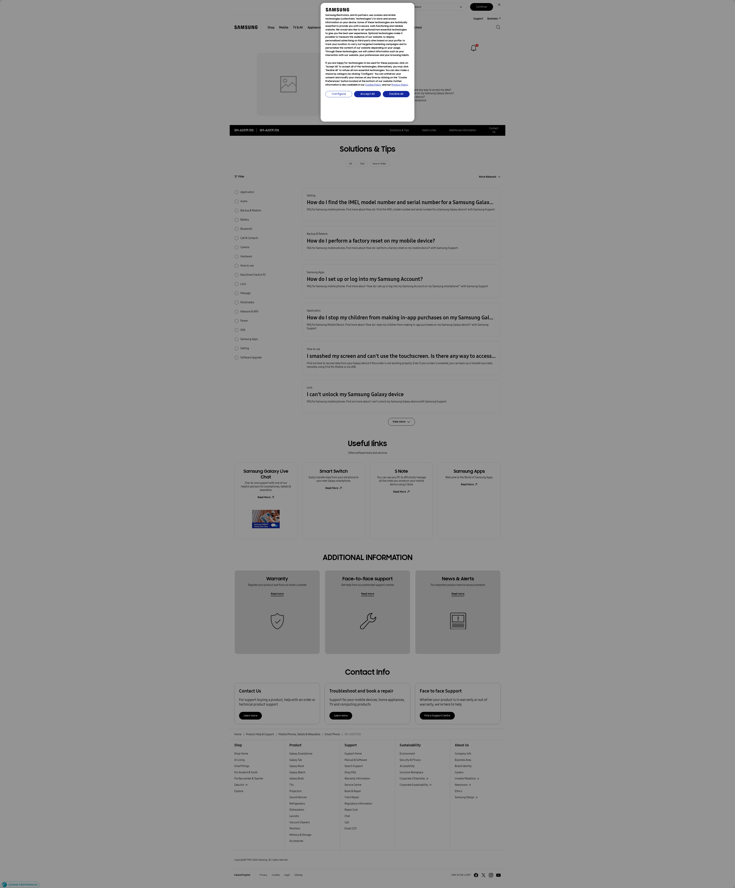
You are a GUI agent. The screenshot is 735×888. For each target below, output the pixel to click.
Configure (339, 94)
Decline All (396, 94)
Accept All (367, 94)
